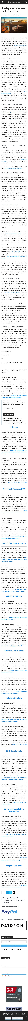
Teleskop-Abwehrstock (14, 651)
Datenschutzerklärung (18, 1018)
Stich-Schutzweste (14, 751)
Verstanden (8, 1018)
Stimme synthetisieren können (13, 233)
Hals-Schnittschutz (14, 698)
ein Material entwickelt (10, 120)
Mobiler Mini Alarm (14, 596)
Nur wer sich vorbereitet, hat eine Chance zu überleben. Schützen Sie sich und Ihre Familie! (14, 858)
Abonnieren (14, 946)
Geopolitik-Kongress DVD (14, 489)
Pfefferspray (14, 427)
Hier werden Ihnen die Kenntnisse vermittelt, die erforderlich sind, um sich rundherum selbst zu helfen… (14, 777)
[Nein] (26, 1016)
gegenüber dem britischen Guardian (13, 168)
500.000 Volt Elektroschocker (14, 543)
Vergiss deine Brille (14, 865)
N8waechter (5, 14)
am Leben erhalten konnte (12, 292)
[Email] (14, 892)
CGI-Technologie (16, 251)
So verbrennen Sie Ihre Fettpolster (14, 810)
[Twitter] (10, 892)
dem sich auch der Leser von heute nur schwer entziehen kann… (14, 511)
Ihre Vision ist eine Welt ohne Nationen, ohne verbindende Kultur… (14, 559)
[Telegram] (7, 892)
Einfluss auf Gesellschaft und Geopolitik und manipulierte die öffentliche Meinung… (14, 452)
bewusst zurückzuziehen (20, 45)
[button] (2, 2)
